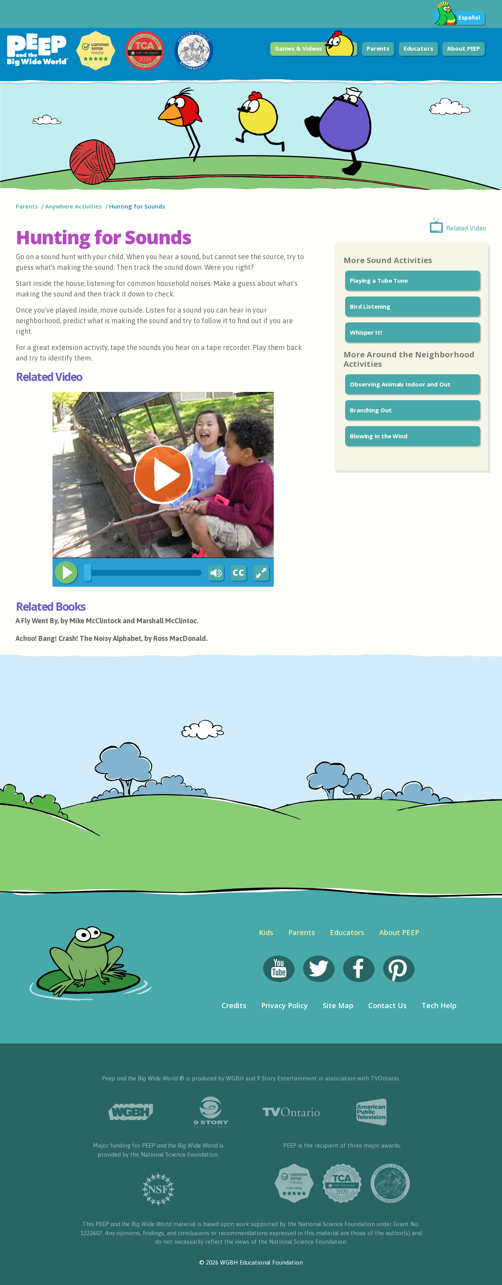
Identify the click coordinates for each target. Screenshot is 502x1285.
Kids (266, 932)
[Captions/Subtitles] (238, 573)
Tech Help (439, 1005)
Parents (378, 48)
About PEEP (463, 48)
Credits (234, 1005)
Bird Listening (370, 306)
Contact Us (387, 1005)
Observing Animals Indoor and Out (400, 384)
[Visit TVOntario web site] (291, 1112)
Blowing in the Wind (378, 436)
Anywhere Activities (73, 206)
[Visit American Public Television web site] (371, 1112)
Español (469, 17)
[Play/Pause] (66, 572)
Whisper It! (366, 332)
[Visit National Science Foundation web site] (158, 1189)
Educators (418, 48)
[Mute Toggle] (215, 573)
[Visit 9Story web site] (210, 1112)
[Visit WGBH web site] (130, 1112)
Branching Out (371, 410)
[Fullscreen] (262, 573)
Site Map (338, 1005)
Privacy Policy (284, 1005)
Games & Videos (298, 48)
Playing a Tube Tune (379, 280)
